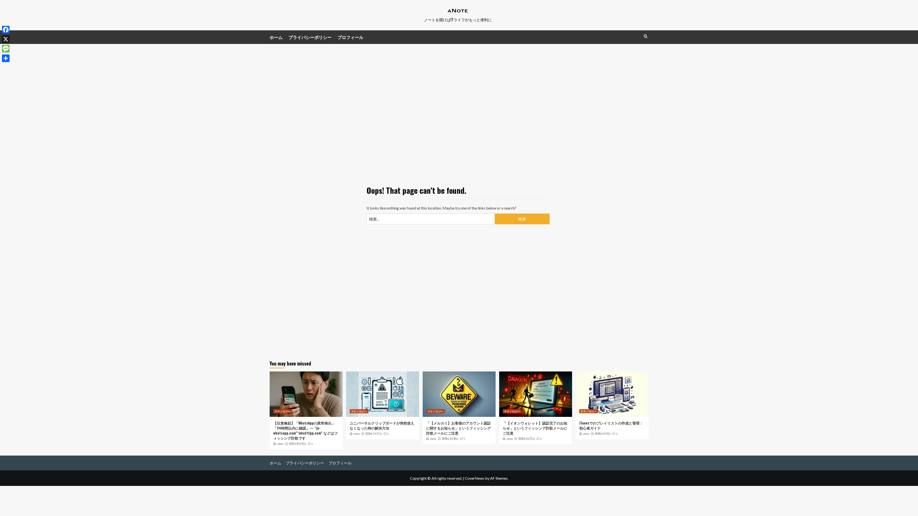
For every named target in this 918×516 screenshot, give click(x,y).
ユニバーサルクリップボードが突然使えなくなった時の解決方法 (382, 425)
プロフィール (350, 37)
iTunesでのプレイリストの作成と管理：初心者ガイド (611, 425)
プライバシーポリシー (310, 37)
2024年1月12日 (603, 433)
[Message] (6, 49)
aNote (280, 444)
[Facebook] (6, 29)
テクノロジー (282, 411)
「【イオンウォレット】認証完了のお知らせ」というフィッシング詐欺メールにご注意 (535, 427)
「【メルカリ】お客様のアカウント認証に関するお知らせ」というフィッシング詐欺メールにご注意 (458, 427)
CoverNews (474, 478)
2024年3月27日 (526, 439)
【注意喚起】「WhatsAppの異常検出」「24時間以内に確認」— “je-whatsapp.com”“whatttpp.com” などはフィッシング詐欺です (305, 430)
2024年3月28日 (450, 439)
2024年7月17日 (373, 433)
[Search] (646, 36)
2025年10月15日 (297, 444)
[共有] (6, 58)
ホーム (276, 37)
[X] (6, 39)
